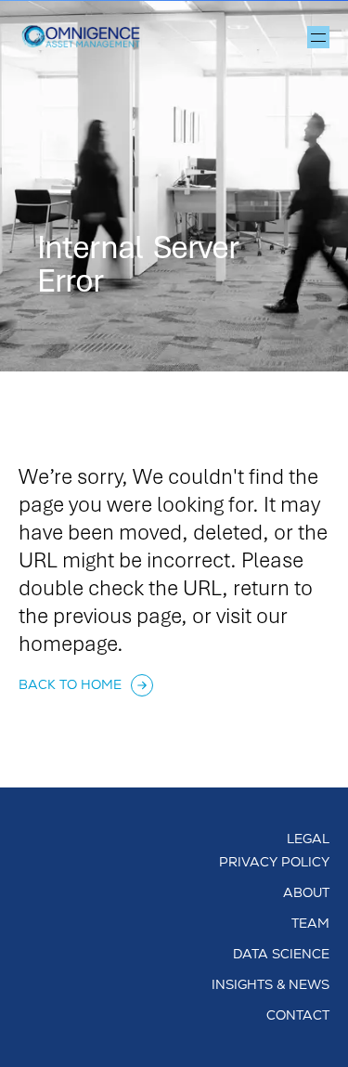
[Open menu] (318, 37)
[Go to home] (88, 38)
